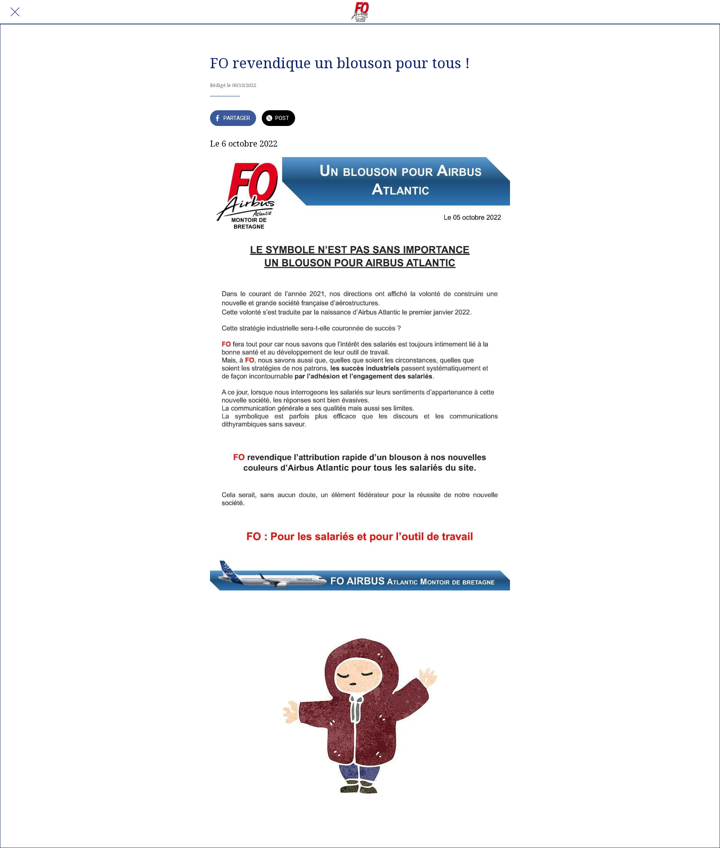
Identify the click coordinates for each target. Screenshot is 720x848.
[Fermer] (15, 11)
